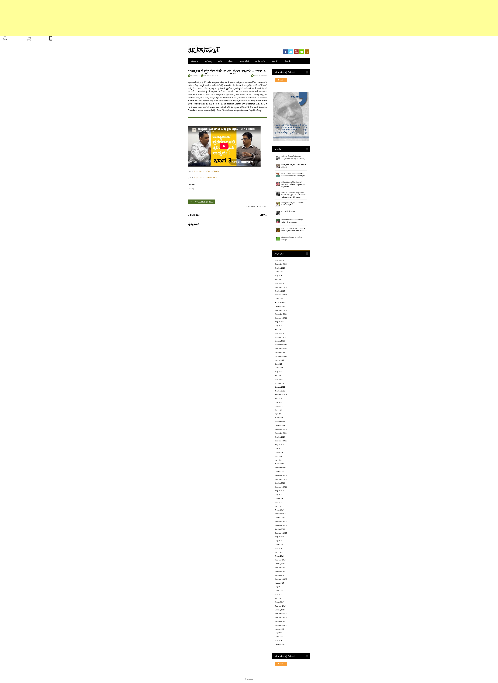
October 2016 (280, 621)
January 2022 (280, 387)
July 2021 (278, 402)
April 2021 (278, 414)
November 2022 (281, 349)
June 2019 (279, 498)
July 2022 (278, 364)
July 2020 (278, 448)
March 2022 (279, 379)
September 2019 (281, 487)
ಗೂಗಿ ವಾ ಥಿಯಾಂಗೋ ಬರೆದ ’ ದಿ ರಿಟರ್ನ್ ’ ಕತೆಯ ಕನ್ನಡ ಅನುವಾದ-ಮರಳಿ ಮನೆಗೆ (293, 229)
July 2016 (278, 633)
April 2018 (278, 552)
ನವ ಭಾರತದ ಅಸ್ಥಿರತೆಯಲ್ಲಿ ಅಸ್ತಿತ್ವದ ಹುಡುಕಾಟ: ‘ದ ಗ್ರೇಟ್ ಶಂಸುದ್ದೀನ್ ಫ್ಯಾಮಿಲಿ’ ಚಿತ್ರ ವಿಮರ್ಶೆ (293, 184)
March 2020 (279, 464)
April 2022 (278, 375)
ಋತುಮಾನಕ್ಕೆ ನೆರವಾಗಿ (15, 38)
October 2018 (280, 529)
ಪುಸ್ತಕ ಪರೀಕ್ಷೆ (244, 61)
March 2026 (279, 260)
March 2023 (279, 333)
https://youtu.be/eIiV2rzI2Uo (205, 177)
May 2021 (278, 410)
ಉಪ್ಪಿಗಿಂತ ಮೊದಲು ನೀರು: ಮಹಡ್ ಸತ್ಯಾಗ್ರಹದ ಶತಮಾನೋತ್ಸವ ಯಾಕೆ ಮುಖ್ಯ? (293, 157)
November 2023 (281, 314)
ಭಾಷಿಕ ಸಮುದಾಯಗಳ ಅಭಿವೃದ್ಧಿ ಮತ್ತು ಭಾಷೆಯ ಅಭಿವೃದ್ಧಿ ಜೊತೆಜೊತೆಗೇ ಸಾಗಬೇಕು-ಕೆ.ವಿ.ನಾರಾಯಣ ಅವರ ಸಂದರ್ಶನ (294, 194)
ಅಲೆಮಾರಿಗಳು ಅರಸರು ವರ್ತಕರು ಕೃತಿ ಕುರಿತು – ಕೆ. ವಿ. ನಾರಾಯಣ (292, 221)
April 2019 (278, 506)
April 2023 (278, 329)
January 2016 (280, 644)
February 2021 (280, 422)
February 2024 (280, 302)
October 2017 (280, 575)
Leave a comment (260, 75)
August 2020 (279, 445)
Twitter (290, 51)
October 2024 (280, 291)
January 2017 (280, 610)
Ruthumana (195, 75)
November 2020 (281, 433)
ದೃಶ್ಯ (207, 201)
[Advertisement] (78, 18)
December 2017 (281, 568)
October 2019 (280, 483)
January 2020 (280, 471)
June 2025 (279, 272)
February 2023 (280, 337)
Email (301, 51)
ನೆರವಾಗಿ (287, 61)
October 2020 (280, 437)
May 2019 (278, 502)
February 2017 (280, 606)
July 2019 (278, 495)
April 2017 (278, 598)
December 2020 (281, 429)
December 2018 (281, 521)
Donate (280, 80)
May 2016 (278, 640)
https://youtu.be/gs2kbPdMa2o (206, 171)
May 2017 (278, 594)
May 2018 (278, 548)
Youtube (296, 51)
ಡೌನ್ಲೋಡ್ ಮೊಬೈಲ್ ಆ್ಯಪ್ (62, 38)
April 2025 (278, 279)
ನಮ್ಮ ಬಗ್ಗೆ (275, 61)
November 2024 (281, 287)
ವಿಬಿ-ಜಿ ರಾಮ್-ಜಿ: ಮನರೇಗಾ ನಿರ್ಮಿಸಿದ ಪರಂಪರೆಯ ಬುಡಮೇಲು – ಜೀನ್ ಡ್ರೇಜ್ (293, 174)
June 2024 (279, 299)
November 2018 (281, 525)
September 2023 (281, 318)
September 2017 (281, 579)
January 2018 (280, 564)
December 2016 (281, 614)
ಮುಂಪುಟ (194, 61)
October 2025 (280, 268)
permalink (263, 206)
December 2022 (281, 345)
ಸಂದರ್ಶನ (201, 201)
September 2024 (281, 295)
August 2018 (279, 537)
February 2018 (280, 560)
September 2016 (281, 625)
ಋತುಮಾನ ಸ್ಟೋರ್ (39, 38)
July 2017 (278, 587)
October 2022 (280, 352)
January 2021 (280, 425)
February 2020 (280, 468)
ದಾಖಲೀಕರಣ (260, 61)
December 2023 (281, 310)
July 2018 (278, 541)
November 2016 (281, 617)
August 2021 (279, 399)
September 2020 (281, 441)
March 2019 (279, 510)
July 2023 (278, 326)
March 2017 (279, 602)
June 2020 (279, 452)
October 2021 (280, 391)
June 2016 (279, 637)
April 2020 (278, 460)
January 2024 (280, 306)
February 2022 (280, 383)
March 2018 (279, 556)
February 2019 (280, 514)
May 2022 (278, 372)
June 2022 (279, 368)
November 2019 (281, 479)
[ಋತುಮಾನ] (204, 53)
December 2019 (281, 475)
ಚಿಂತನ (230, 61)
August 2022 (279, 360)
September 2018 (281, 533)
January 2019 (280, 518)
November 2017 (281, 571)
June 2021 (279, 406)
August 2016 (279, 629)
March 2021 (279, 418)
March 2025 (279, 283)
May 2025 (278, 276)
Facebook (285, 51)
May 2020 (278, 456)
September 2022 (281, 356)
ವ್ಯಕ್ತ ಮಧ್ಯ (208, 61)
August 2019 (279, 491)
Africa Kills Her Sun (288, 211)
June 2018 (279, 545)
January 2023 (280, 341)
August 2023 (279, 322)
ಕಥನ (220, 61)
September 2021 (281, 395)
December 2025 (281, 264)
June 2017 (279, 591)
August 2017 (279, 583)
